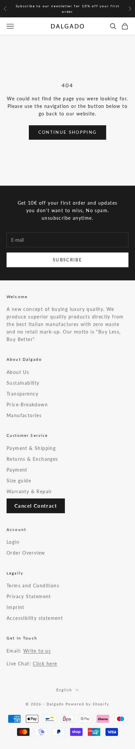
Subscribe (67, 259)
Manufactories (24, 415)
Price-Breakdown (27, 404)
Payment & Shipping (31, 448)
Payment (17, 470)
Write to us (37, 651)
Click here (45, 663)
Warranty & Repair (29, 491)
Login (13, 542)
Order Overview (26, 553)
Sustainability (23, 383)
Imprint (16, 607)
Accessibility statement (35, 618)
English (64, 690)
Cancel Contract (35, 506)
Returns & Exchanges (32, 459)
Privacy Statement (29, 596)
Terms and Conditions (33, 585)
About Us (18, 372)
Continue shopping (67, 132)
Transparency (23, 393)
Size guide (19, 480)
